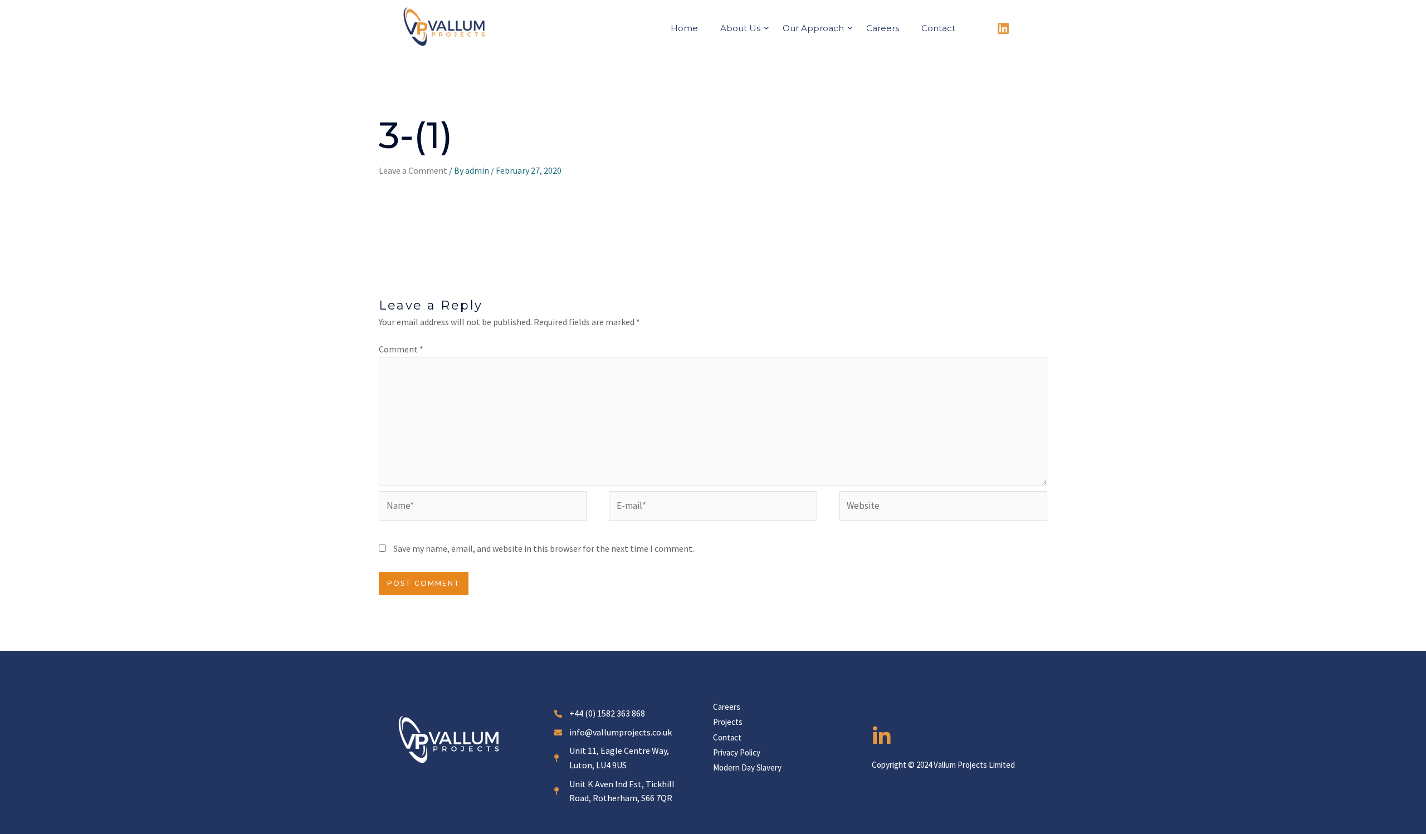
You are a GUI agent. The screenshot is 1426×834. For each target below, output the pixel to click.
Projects (728, 722)
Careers (882, 28)
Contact (938, 28)
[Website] (943, 507)
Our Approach (813, 28)
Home (684, 28)
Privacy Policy (736, 752)
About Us (740, 28)
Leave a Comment (413, 170)
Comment (401, 349)
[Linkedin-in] (882, 737)
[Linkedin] (1003, 29)
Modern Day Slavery (747, 767)
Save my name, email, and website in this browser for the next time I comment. (543, 548)
